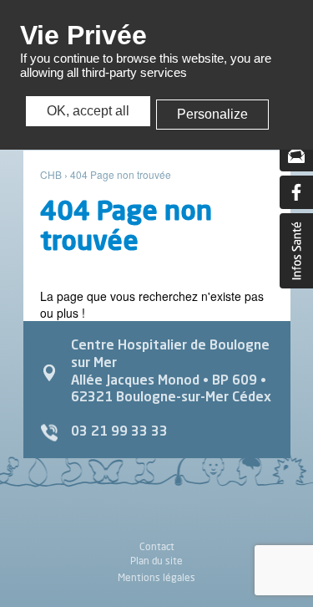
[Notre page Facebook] (296, 192)
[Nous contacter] (296, 154)
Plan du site (156, 560)
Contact (156, 547)
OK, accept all (88, 111)
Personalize (212, 114)
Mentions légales (156, 577)
